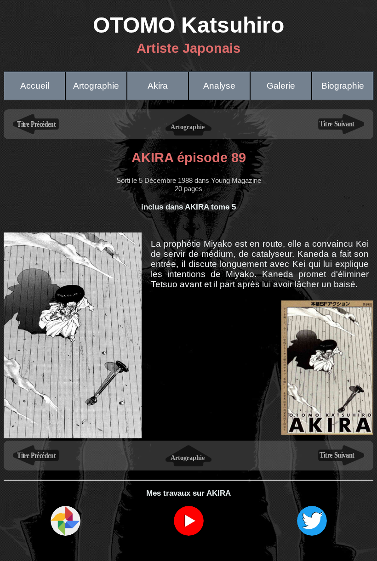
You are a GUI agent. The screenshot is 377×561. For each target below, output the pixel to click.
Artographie (96, 86)
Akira (158, 86)
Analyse (219, 86)
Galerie (281, 86)
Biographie (342, 86)
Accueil (34, 86)
